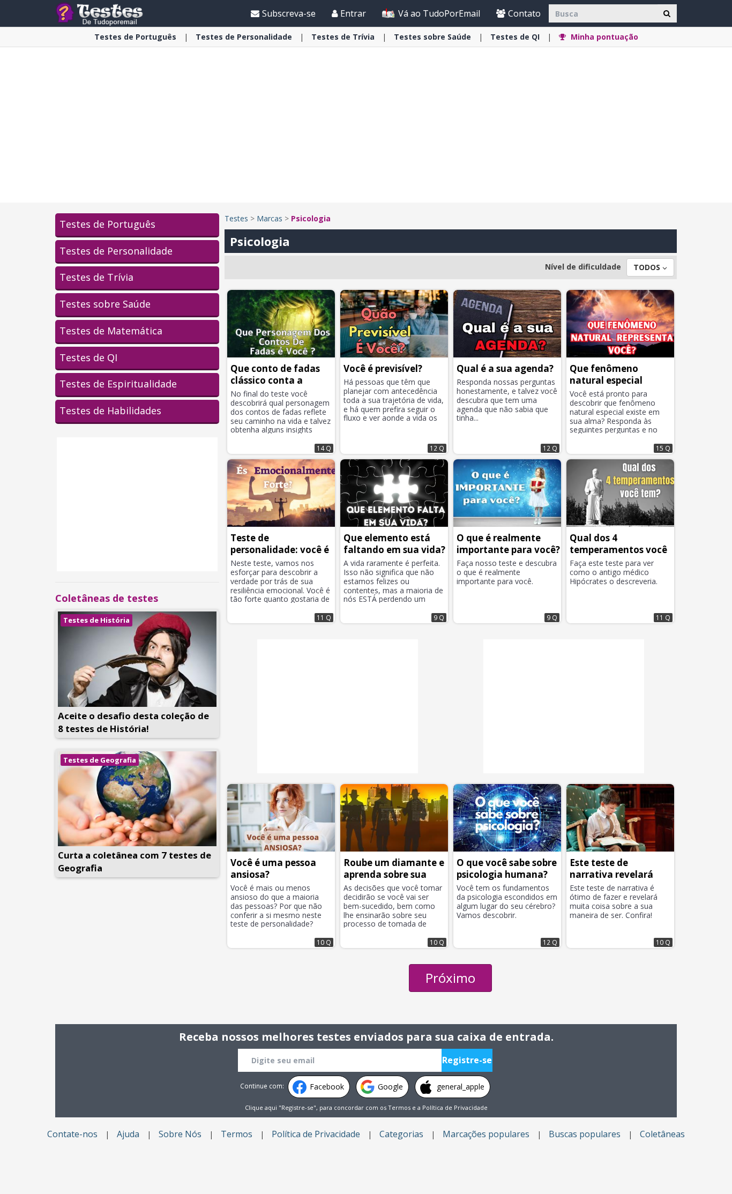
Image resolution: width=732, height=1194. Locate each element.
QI (515, 37)
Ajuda (128, 1134)
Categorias (401, 1134)
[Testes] (108, 13)
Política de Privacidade (455, 1107)
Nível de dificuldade (583, 267)
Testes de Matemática (110, 330)
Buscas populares (585, 1134)
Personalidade (244, 37)
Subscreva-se (289, 13)
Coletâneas (662, 1134)
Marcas (269, 218)
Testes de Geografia (99, 760)
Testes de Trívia (96, 277)
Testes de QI (88, 357)
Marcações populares (486, 1134)
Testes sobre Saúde (105, 303)
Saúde (432, 37)
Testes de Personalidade (116, 250)
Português (135, 37)
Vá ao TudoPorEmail (438, 13)
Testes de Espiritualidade (118, 383)
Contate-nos (72, 1134)
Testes (236, 218)
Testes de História (96, 620)
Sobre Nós (180, 1134)
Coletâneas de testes (106, 598)
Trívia (343, 37)
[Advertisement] (366, 125)
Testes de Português (107, 224)
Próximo (450, 978)
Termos (399, 1107)
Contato (524, 13)
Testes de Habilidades (110, 410)
